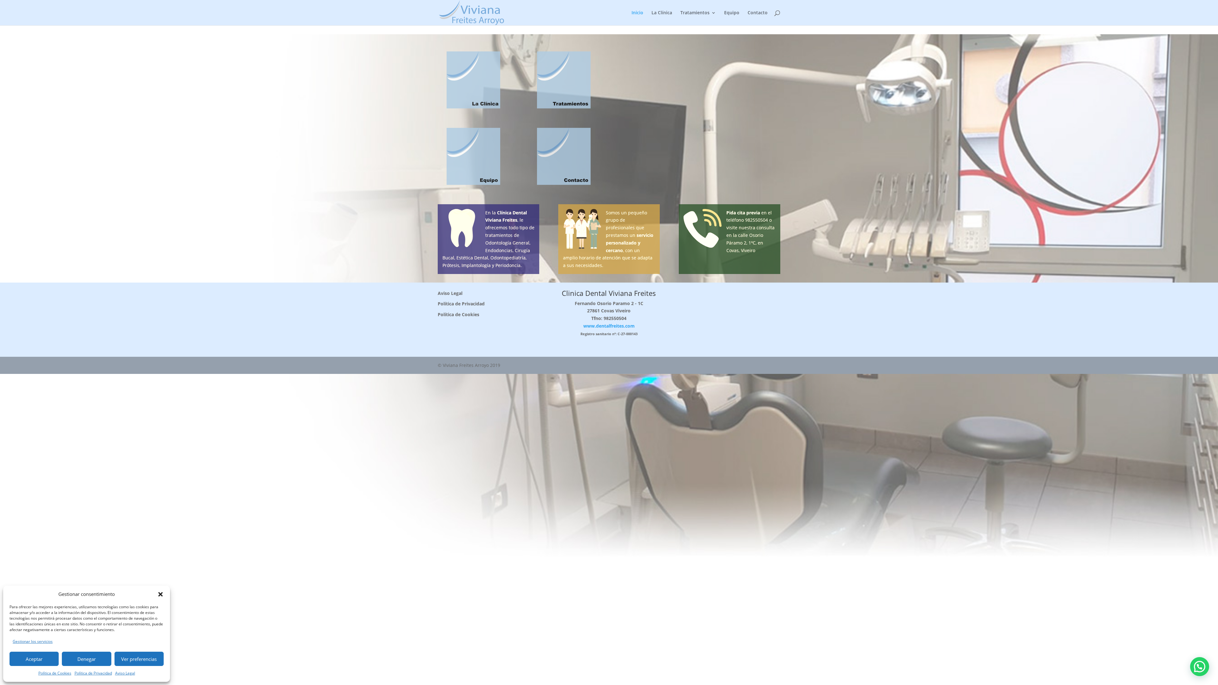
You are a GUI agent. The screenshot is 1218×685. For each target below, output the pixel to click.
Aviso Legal (125, 673)
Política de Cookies (54, 673)
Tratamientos (695, 13)
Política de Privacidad (93, 673)
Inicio (637, 13)
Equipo (731, 13)
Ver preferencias (139, 659)
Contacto (758, 13)
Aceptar (34, 659)
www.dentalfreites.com (609, 326)
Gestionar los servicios (33, 641)
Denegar (86, 659)
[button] (160, 594)
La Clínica (662, 13)
